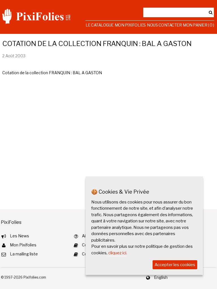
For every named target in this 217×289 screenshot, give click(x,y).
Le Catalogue (100, 25)
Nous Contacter (164, 25)
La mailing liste (24, 253)
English (161, 277)
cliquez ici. (117, 252)
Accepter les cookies (175, 264)
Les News (19, 235)
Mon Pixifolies (130, 25)
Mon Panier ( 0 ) (198, 25)
